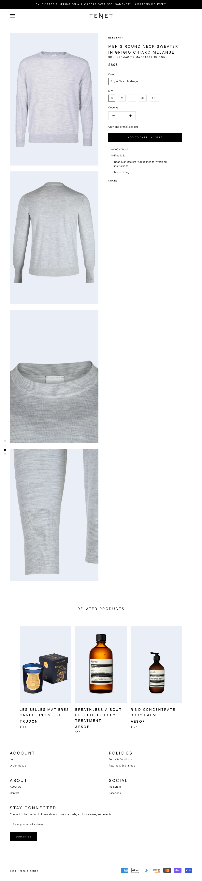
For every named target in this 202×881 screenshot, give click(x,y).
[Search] (184, 16)
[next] (189, 675)
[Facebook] (121, 180)
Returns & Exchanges (122, 765)
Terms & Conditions (121, 759)
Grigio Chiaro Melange (124, 81)
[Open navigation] (14, 16)
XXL (154, 98)
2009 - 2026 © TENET (24, 871)
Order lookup (18, 765)
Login (13, 759)
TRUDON (29, 721)
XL (142, 98)
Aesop (82, 727)
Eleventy (116, 37)
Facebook (115, 792)
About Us (15, 786)
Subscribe (24, 836)
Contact (14, 792)
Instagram (115, 786)
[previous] (12, 675)
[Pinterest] (132, 180)
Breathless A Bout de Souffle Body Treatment (98, 715)
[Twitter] (126, 180)
